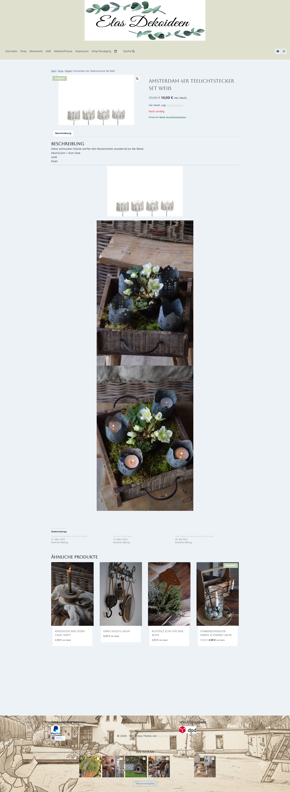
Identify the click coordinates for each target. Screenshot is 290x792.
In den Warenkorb (114, 645)
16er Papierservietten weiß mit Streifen (194, 536)
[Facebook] (277, 51)
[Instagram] (283, 51)
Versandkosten (175, 105)
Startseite (11, 51)
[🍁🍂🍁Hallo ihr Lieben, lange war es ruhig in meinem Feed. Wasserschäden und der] (113, 766)
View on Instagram (145, 783)
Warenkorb (36, 51)
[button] (137, 78)
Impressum (82, 51)
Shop (23, 51)
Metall (162, 117)
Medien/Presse (63, 51)
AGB (48, 51)
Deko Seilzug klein (116, 631)
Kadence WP (165, 735)
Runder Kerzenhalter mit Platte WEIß (69, 536)
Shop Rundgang (101, 51)
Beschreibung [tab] (63, 133)
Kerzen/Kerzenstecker (176, 117)
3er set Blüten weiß (122, 536)
